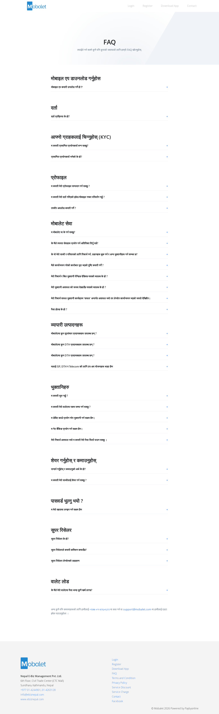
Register (148, 6)
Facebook (117, 701)
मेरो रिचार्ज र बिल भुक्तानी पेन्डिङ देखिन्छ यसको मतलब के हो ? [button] (109, 276)
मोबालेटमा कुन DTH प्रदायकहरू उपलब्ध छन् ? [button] (109, 344)
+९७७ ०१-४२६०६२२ (99, 609)
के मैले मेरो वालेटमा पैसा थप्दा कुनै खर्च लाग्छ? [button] (109, 590)
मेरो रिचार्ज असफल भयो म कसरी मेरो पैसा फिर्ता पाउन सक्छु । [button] (109, 440)
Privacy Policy (119, 682)
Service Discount (121, 687)
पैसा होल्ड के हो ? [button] (109, 309)
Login (131, 6)
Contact (192, 6)
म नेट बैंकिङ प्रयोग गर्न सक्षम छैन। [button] (109, 429)
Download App (170, 6)
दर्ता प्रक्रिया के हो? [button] (109, 116)
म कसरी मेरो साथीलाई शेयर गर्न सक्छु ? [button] (109, 480)
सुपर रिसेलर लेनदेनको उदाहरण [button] (109, 560)
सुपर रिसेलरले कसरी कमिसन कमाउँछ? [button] (109, 550)
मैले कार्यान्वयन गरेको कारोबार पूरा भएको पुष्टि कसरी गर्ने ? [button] (109, 265)
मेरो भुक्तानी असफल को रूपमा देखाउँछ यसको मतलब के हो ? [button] (109, 287)
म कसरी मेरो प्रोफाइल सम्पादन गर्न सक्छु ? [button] (109, 186)
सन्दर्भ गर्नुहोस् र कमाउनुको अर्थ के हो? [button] (109, 469)
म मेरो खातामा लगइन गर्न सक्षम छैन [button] (109, 509)
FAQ (114, 673)
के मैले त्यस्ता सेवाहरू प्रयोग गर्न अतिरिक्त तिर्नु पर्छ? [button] (109, 243)
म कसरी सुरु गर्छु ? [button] (109, 395)
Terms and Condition (123, 678)
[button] (109, 87)
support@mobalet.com (137, 609)
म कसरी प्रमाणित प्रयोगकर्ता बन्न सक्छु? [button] (109, 145)
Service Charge (120, 692)
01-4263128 (49, 690)
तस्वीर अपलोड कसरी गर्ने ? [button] (109, 208)
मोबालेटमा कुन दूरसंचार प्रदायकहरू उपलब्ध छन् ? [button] (109, 333)
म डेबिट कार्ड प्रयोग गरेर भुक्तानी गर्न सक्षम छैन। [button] (109, 418)
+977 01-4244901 (31, 690)
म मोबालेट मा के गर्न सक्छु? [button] (109, 232)
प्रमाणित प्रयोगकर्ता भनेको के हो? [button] (109, 156)
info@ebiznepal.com (32, 694)
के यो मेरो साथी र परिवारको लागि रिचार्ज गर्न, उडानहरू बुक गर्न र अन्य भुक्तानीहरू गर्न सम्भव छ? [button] (109, 254)
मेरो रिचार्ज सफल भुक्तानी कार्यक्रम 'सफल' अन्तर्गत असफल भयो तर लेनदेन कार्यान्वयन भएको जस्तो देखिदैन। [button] (109, 298)
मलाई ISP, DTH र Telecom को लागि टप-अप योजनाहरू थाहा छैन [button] (109, 366)
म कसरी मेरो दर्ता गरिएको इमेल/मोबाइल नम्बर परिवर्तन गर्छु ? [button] (109, 197)
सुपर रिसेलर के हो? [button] (109, 538)
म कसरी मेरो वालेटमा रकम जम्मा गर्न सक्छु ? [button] (109, 407)
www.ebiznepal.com (32, 699)
